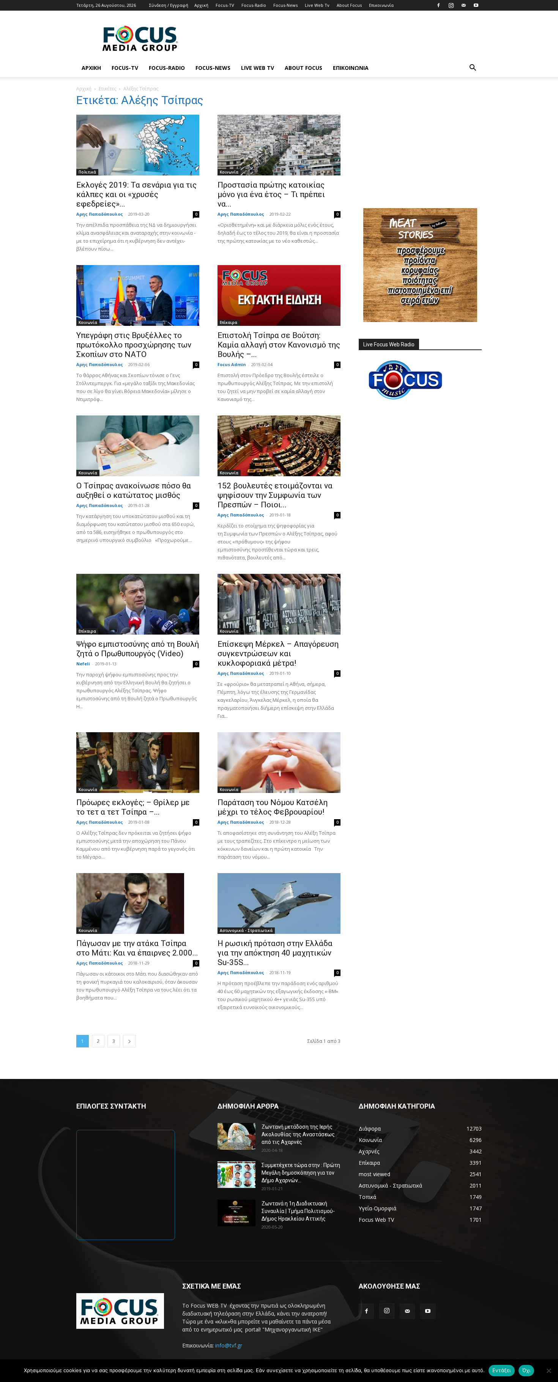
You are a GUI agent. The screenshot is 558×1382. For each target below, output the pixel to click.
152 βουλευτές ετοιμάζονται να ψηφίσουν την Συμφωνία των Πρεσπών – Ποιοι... (275, 495)
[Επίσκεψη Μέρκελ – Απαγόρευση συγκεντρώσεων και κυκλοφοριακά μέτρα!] (279, 604)
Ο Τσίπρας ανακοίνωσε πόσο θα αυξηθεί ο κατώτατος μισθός (133, 490)
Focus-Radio (253, 5)
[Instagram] (451, 5)
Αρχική (201, 5)
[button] (472, 68)
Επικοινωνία (381, 5)
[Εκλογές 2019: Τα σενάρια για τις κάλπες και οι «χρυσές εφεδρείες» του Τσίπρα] (137, 145)
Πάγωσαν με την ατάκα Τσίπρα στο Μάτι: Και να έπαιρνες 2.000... (137, 948)
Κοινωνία (229, 172)
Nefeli (83, 664)
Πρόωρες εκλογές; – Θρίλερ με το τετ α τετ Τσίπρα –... (133, 807)
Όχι (526, 1370)
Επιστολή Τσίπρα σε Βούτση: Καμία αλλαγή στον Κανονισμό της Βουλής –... (279, 345)
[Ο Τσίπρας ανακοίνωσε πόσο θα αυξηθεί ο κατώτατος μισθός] (137, 445)
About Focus (349, 5)
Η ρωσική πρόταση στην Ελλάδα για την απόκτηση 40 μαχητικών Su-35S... (275, 953)
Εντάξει (501, 1370)
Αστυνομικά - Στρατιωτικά (246, 930)
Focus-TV (225, 5)
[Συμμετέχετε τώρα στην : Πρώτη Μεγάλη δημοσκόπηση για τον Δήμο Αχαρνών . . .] (236, 1174)
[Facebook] (438, 5)
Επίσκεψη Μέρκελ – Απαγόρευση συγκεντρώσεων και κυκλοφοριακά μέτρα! (278, 654)
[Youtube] (476, 5)
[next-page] (129, 1041)
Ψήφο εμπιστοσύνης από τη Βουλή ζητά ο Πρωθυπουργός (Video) (137, 649)
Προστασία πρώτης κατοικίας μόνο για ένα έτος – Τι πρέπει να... (271, 194)
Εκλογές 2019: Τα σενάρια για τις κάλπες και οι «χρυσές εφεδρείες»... (136, 194)
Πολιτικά (87, 172)
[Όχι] (548, 1370)
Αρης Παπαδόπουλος (99, 214)
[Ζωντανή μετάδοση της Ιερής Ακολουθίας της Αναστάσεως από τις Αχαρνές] (236, 1136)
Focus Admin (232, 364)
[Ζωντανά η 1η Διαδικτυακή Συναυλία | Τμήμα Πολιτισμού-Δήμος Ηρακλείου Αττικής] (236, 1213)
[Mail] (463, 5)
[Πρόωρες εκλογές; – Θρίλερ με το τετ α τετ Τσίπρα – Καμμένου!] (137, 762)
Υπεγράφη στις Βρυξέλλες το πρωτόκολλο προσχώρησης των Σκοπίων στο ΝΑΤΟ (133, 345)
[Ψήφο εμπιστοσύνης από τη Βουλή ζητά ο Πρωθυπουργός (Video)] (137, 604)
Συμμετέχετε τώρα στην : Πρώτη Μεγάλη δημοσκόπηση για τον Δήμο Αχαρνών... (301, 1172)
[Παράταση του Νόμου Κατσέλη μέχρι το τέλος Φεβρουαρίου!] (279, 762)
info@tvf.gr (228, 1345)
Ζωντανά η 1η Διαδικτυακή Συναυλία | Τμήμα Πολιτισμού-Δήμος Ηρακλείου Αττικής (298, 1211)
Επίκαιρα (228, 322)
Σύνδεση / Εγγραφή (168, 5)
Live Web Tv (317, 5)
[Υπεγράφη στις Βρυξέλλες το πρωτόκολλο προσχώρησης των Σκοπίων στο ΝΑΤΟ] (137, 295)
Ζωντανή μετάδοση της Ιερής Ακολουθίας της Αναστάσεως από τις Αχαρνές (298, 1134)
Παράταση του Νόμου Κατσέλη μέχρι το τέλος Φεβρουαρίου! (273, 807)
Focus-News (285, 5)
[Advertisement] (343, 38)
